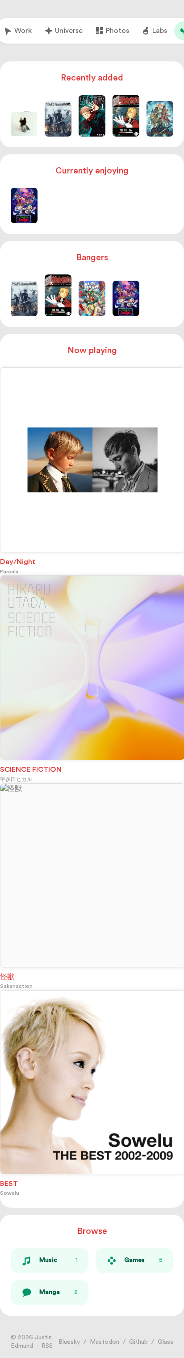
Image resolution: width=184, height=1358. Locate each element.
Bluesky (69, 1342)
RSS (47, 1346)
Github (138, 1342)
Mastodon (104, 1342)
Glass (165, 1342)
